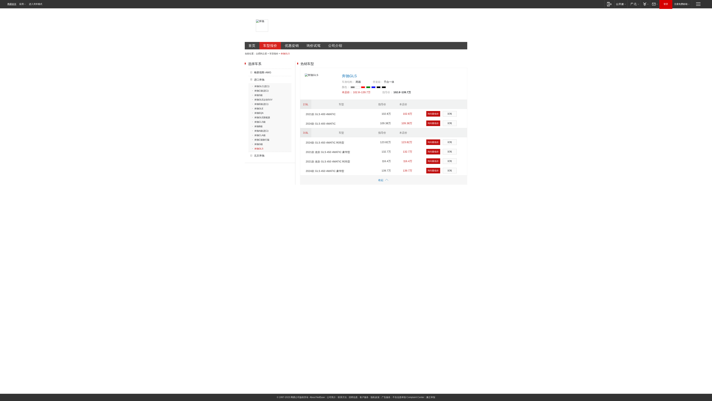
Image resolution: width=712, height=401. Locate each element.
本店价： (347, 92)
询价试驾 (313, 46)
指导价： (387, 92)
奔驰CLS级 (260, 122)
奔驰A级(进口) (261, 131)
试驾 (449, 114)
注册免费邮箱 (681, 4)
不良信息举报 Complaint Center (408, 397)
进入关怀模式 (35, 4)
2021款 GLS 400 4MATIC (321, 114)
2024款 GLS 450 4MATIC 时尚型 (325, 142)
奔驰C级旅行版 (261, 139)
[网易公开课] (620, 4)
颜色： (346, 87)
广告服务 (386, 397)
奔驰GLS (258, 148)
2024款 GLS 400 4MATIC (321, 123)
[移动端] (609, 4)
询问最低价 (433, 114)
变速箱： (378, 81)
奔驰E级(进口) (261, 104)
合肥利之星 (261, 53)
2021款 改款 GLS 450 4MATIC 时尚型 (328, 161)
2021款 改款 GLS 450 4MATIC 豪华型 (328, 152)
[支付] (645, 4)
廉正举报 (430, 397)
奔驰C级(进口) (261, 90)
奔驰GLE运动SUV (263, 99)
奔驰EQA (258, 113)
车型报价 (270, 46)
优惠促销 (292, 46)
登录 (666, 4)
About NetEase (317, 397)
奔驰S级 (258, 95)
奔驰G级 (258, 144)
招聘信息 (353, 397)
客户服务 (364, 397)
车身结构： (348, 81)
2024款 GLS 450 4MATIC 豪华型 (325, 170)
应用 (21, 4)
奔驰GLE (258, 108)
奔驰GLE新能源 (262, 117)
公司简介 (331, 397)
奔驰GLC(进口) (261, 86)
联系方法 (342, 397)
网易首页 (11, 4)
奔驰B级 (258, 126)
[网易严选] (634, 4)
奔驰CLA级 (260, 135)
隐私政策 (375, 397)
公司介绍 (335, 46)
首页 (252, 46)
